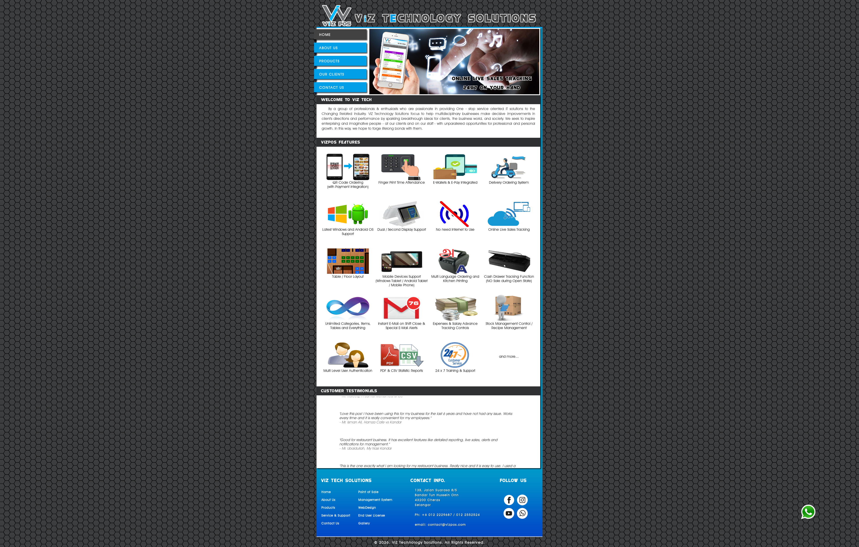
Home (326, 492)
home (325, 34)
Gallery (364, 523)
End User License (371, 515)
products (329, 61)
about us (328, 48)
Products (328, 507)
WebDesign (367, 507)
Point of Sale (368, 492)
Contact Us (330, 523)
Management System (375, 500)
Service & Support (335, 515)
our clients (331, 74)
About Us (328, 500)
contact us (331, 87)
